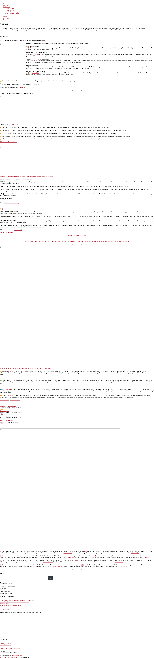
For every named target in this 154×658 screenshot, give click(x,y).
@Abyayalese (15, 124)
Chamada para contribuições (9, 416)
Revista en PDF (4, 400)
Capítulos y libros (11, 15)
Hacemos (6, 5)
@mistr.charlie (18, 230)
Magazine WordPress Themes (9, 657)
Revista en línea (15, 400)
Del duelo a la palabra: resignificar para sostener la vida (17, 600)
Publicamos (6, 7)
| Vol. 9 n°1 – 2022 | (77, 235)
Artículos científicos (12, 13)
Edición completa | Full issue (8, 142)
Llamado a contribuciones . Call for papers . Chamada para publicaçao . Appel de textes (26, 176)
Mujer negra (4, 607)
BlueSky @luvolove (5, 609)
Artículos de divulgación (13, 12)
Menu (1, 1)
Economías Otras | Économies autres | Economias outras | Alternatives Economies (25, 368)
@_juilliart (11, 371)
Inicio (5, 4)
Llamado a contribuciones (8, 406)
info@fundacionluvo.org (26, 87)
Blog (4, 20)
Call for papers (4, 411)
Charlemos (6, 18)
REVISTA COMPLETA (6, 233)
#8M (85, 551)
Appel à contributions (6, 420)
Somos (5, 16)
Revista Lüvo (10, 8)
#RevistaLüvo (135, 553)
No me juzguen (4, 603)
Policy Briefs (10, 10)
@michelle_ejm (67, 553)
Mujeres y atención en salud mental (11, 605)
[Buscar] (50, 578)
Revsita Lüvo (35, 67)
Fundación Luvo (17, 655)
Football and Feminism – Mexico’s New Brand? (14, 602)
